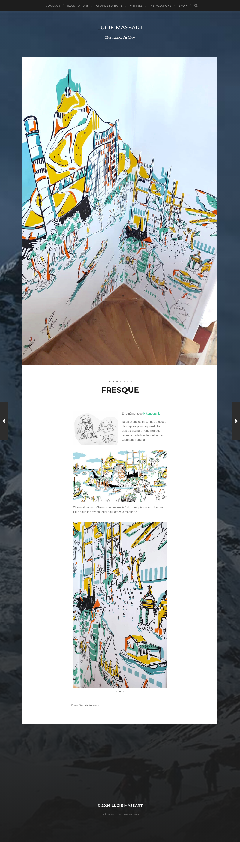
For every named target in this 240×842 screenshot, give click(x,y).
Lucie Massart (120, 27)
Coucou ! (53, 5)
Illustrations (78, 5)
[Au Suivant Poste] (236, 421)
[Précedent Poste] (4, 421)
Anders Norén (128, 814)
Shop (183, 5)
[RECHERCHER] (196, 5)
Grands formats (109, 5)
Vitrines (136, 5)
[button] (116, 691)
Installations (160, 5)
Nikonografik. (151, 413)
